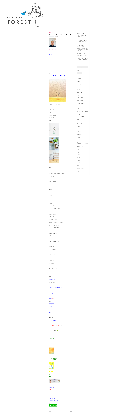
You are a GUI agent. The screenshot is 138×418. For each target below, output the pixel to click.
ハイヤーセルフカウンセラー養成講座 (83, 111)
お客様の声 (79, 89)
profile (128, 14)
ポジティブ (79, 119)
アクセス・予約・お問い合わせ (121, 14)
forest (57, 36)
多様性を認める (80, 134)
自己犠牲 (79, 160)
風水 (78, 171)
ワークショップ (80, 123)
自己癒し (79, 162)
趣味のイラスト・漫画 (81, 168)
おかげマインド (80, 87)
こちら (50, 389)
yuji (78, 86)
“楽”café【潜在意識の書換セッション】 (83, 14)
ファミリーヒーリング (81, 116)
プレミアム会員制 (80, 117)
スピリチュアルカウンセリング (94, 14)
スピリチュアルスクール (103, 14)
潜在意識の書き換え (80, 151)
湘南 (78, 149)
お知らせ (52, 36)
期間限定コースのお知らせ (81, 146)
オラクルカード (80, 95)
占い (78, 129)
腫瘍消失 (79, 154)
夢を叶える (79, 137)
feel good (79, 78)
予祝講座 (79, 128)
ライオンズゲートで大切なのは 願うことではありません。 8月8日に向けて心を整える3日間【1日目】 (82, 53)
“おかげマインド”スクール (111, 14)
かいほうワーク (80, 92)
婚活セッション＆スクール (72, 14)
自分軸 (79, 157)
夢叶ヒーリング (80, 139)
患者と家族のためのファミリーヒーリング (82, 143)
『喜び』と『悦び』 (71, 411)
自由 (78, 165)
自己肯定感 (79, 163)
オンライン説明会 (80, 97)
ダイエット (79, 106)
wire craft (79, 84)
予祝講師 (79, 126)
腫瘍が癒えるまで (80, 152)
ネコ (78, 108)
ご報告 (50, 411)
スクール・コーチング (81, 100)
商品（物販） (80, 131)
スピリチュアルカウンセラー (82, 103)
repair (79, 81)
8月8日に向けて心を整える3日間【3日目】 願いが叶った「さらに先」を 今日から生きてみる (82, 46)
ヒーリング (79, 114)
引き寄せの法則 (80, 140)
